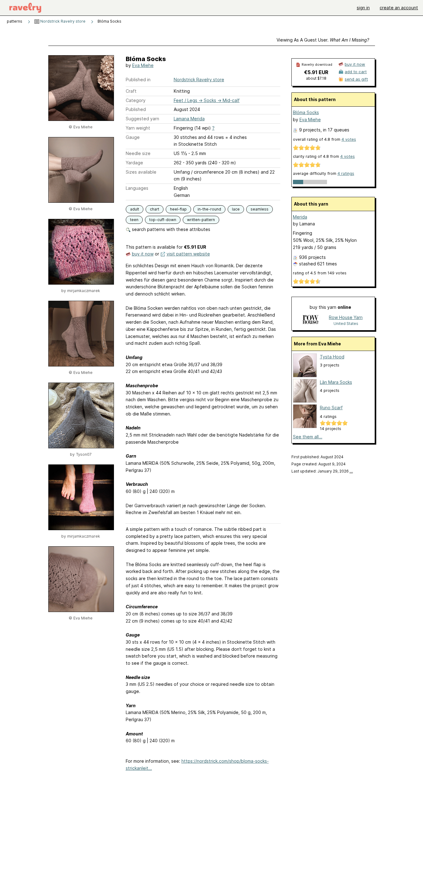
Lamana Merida (189, 118)
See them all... (307, 436)
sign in (363, 7)
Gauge (133, 137)
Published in (138, 79)
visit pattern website (188, 253)
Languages (137, 188)
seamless (259, 209)
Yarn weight (138, 128)
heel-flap (178, 209)
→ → (207, 100)
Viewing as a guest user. (323, 39)
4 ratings (346, 173)
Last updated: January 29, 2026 (322, 471)
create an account (399, 7)
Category (136, 100)
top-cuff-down (162, 219)
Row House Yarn (346, 317)
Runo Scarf (331, 407)
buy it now (143, 253)
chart (154, 209)
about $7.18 (316, 78)
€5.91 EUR (316, 72)
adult (134, 209)
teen (134, 219)
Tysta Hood (332, 356)
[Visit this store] (310, 320)
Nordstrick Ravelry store (62, 21)
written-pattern (201, 219)
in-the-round (209, 209)
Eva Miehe (143, 65)
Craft (131, 91)
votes (349, 139)
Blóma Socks (306, 112)
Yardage (134, 162)
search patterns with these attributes (170, 229)
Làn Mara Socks (336, 382)
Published (136, 109)
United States (346, 323)
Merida (300, 217)
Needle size (138, 153)
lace (236, 209)
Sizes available (141, 172)
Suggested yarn (142, 118)
